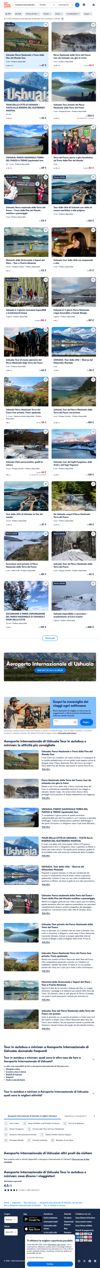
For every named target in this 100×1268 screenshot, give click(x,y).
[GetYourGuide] (7, 4)
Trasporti (9, 1077)
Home (6, 1203)
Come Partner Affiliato (83, 1225)
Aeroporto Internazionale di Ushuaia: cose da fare (61, 1203)
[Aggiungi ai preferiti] (46, 25)
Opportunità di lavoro (68, 1223)
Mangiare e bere (13, 1069)
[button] (26, 45)
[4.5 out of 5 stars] (11, 1190)
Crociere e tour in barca (16, 1072)
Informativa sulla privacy (67, 733)
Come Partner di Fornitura (85, 1218)
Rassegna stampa (67, 1233)
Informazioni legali (51, 1222)
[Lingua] (84, 5)
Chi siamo (67, 1218)
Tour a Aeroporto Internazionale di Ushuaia (22, 1205)
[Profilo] (94, 5)
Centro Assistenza (50, 1218)
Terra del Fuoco (30, 1203)
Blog (65, 1228)
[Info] (62, 19)
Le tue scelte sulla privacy (50, 1233)
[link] (26, 45)
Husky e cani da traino (15, 1080)
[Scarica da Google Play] (32, 1219)
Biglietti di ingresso (14, 1074)
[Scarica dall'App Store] (32, 1229)
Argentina (16, 1203)
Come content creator (83, 1222)
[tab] (32, 1116)
